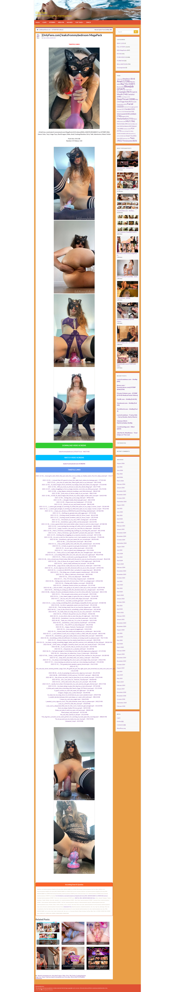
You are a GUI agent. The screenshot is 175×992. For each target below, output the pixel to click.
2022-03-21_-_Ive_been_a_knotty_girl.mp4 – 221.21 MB (74, 600)
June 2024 (120, 553)
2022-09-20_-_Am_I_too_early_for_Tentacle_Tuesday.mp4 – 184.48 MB (74, 679)
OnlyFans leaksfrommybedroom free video (57, 977)
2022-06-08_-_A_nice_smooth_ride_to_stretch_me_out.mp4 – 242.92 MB (74, 646)
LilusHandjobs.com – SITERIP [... (126, 342)
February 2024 (121, 567)
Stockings (126, 138)
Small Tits (131, 136)
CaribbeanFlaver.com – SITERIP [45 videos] (51, 29)
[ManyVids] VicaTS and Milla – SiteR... (127, 276)
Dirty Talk (69, 975)
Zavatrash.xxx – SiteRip (123, 298)
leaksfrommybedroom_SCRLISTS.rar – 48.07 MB (74, 451)
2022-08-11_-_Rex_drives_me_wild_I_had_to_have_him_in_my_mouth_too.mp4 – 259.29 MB (74, 677)
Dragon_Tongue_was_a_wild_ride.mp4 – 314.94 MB (74, 692)
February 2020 (121, 650)
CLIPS (44, 22)
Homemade (129, 111)
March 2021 (120, 612)
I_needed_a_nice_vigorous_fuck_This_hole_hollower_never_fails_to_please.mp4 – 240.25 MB (74, 701)
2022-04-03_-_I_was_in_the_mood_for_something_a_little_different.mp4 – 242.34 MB (74, 609)
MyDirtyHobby (122, 124)
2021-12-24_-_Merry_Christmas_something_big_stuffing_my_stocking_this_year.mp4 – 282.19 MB (74, 530)
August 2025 (120, 505)
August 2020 (120, 630)
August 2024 (120, 546)
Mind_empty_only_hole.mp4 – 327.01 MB (74, 712)
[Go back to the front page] (87, 10)
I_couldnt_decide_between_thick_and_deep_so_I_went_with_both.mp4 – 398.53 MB (74, 697)
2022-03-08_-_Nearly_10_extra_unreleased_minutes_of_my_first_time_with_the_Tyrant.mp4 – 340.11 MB (74, 592)
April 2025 (120, 519)
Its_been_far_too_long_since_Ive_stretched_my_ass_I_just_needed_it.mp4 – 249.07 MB (74, 695)
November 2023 (121, 574)
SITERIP (123, 136)
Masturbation (125, 119)
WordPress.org (121, 728)
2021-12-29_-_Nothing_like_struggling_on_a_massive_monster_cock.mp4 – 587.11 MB (74, 535)
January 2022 (121, 598)
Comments (121, 725)
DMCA (88, 22)
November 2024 (121, 536)
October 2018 (121, 699)
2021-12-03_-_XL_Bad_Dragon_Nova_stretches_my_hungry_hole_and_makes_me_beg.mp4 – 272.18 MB (74, 484)
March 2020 (120, 647)
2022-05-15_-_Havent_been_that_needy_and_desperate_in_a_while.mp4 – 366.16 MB (74, 631)
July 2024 (119, 550)
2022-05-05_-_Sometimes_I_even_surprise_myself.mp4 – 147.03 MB (74, 622)
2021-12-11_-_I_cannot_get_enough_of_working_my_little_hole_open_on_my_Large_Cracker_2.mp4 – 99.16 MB (74, 509)
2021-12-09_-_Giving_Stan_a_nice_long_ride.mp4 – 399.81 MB (74, 498)
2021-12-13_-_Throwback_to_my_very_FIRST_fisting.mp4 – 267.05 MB (74, 519)
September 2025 (122, 501)
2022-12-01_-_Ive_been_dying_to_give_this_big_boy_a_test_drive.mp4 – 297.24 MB (74, 686)
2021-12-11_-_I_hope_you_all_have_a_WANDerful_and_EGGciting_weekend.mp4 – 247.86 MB (74, 511)
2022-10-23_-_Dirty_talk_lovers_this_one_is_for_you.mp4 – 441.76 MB (74, 682)
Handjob (130, 109)
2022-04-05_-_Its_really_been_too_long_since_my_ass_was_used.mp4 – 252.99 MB (74, 611)
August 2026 (120, 463)
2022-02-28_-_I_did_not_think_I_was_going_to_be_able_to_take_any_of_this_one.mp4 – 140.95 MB (74, 587)
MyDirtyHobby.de (125, 126)
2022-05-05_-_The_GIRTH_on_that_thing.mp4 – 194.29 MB (74, 625)
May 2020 (119, 640)
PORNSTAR (120, 60)
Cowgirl (128, 89)
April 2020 (120, 643)
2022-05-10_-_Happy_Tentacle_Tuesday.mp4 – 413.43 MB (74, 627)
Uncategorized (121, 67)
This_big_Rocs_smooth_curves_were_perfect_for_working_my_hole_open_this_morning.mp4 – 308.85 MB (74, 717)
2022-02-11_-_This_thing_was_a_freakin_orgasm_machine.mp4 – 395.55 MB (74, 572)
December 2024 (121, 533)
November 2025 (121, 494)
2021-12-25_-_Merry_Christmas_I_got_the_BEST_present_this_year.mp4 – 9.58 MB (74, 533)
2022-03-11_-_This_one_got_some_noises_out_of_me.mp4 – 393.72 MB (74, 594)
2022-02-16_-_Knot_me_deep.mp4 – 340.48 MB (74, 576)
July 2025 (119, 508)
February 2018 (121, 706)
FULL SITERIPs (121, 47)
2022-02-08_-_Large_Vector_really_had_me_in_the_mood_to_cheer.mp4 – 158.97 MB (74, 565)
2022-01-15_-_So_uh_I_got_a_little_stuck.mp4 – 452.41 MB (74, 548)
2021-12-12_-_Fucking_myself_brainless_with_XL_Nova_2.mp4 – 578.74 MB (74, 517)
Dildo (63, 975)
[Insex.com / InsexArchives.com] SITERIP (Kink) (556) (126, 387)
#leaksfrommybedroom (44, 975)
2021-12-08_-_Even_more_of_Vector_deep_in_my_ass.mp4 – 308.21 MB (74, 493)
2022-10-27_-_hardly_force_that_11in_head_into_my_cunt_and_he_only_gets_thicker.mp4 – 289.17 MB (74, 684)
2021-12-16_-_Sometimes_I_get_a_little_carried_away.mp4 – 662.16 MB (74, 522)
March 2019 (120, 682)
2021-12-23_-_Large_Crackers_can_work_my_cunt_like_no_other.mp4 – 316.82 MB (74, 528)
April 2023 (120, 591)
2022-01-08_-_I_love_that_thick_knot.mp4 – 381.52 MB (74, 541)
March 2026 (120, 480)
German (120, 109)
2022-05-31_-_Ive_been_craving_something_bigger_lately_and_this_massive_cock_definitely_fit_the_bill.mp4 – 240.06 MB (74, 642)
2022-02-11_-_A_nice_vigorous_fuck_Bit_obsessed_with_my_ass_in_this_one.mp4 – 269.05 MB (74, 568)
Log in (118, 718)
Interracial (123, 114)
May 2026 (119, 474)
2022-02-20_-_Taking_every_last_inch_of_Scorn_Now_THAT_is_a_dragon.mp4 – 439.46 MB (74, 581)
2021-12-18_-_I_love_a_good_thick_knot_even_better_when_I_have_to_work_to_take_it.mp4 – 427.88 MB (74, 524)
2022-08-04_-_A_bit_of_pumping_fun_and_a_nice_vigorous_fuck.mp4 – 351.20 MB (74, 673)
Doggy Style (126, 102)
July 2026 (119, 467)
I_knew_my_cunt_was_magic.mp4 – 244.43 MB (74, 699)
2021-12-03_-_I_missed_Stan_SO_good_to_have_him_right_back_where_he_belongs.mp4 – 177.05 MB (74, 480)
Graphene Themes (48, 989)
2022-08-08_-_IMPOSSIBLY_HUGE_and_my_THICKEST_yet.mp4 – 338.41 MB (74, 675)
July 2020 (119, 633)
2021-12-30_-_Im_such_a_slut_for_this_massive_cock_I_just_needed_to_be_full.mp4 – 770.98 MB (74, 537)
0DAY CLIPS (120, 43)
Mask (43, 977)
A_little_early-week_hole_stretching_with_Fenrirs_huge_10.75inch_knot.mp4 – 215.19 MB (74, 688)
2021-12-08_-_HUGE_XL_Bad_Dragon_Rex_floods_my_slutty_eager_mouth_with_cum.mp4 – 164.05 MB (74, 495)
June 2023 (120, 585)
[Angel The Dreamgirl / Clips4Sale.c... (127, 189)
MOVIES (69, 22)
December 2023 (121, 571)
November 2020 (121, 626)
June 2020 (120, 637)
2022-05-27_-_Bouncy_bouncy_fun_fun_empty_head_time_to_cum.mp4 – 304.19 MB (74, 640)
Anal (53, 975)
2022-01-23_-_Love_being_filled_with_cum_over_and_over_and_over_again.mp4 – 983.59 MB (74, 555)
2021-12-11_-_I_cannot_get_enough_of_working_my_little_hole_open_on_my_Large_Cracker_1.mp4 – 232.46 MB (74, 506)
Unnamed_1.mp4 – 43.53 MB (74, 721)
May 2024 (119, 557)
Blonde (120, 87)
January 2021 (121, 619)
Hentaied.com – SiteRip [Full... (125, 168)
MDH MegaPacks (122, 50)
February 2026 (121, 484)
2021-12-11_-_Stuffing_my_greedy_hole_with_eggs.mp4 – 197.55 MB (74, 513)
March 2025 (120, 522)
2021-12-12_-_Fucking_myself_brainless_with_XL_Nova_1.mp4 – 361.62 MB (74, 515)
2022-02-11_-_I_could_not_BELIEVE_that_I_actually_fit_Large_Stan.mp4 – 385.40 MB (74, 570)
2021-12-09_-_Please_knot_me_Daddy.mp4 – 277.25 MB (74, 502)
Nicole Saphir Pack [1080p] (102, 29)
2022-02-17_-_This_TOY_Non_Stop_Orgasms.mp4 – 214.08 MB (74, 579)
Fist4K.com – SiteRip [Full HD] (127, 399)
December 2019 (121, 657)
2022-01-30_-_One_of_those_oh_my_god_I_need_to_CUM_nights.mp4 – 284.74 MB (74, 561)
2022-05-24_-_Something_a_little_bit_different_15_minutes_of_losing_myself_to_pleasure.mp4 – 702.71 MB (74, 638)
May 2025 (119, 515)
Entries (120, 721)
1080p (119, 79)
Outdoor (127, 128)
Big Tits (128, 84)
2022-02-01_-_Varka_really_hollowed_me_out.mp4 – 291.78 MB (74, 563)
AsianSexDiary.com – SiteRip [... (126, 210)
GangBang (134, 107)
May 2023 (119, 588)
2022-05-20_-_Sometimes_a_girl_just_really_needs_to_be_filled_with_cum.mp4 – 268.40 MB (74, 636)
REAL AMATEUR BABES (78, 977)
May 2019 (119, 678)
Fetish (74, 975)
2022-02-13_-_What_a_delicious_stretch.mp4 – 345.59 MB (74, 574)
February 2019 (121, 685)
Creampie (124, 92)
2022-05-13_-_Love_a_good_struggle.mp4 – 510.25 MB (74, 629)
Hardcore (120, 111)
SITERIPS (52, 22)
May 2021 (119, 605)
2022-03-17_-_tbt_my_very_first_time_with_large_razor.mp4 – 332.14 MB (74, 598)
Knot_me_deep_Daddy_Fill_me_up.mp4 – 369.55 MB (74, 708)
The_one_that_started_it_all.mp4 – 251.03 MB (74, 714)
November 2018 (121, 695)
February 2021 (121, 616)
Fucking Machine (81, 975)
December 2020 (121, 623)
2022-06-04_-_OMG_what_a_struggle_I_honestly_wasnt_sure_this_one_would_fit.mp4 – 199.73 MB (74, 644)
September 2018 (122, 702)
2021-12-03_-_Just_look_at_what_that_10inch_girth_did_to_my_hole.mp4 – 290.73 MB (74, 482)
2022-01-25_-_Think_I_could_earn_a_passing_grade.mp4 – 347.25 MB (74, 557)
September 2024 (122, 543)
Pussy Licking (126, 131)
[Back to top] (171, 988)
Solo (120, 138)
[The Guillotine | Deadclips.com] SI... (127, 232)
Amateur (128, 79)
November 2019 (121, 661)
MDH (122, 121)
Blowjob (125, 88)
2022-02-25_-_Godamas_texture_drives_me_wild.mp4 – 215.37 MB (74, 585)
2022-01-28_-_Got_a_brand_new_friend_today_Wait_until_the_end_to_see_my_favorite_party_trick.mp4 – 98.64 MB (74, 559)
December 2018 (121, 692)
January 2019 (121, 689)
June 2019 (120, 675)
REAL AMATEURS (51, 38)
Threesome (129, 141)
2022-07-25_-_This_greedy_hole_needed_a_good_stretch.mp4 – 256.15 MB (74, 664)
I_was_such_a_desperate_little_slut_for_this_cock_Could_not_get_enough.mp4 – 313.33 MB (74, 706)
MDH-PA (61, 22)
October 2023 (121, 578)
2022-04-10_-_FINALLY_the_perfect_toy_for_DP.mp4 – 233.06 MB (74, 614)
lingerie (125, 116)
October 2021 (121, 602)
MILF (130, 121)
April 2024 (120, 560)
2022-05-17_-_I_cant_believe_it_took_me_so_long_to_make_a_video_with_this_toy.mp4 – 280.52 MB (74, 633)
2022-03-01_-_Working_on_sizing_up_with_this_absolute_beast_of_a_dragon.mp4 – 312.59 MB (74, 590)
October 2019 (121, 664)
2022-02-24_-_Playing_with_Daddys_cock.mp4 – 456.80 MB (74, 583)
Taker (44, 38)
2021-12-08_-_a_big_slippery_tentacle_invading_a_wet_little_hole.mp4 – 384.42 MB (74, 491)
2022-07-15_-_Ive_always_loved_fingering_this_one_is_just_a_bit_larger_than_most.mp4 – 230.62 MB (74, 660)
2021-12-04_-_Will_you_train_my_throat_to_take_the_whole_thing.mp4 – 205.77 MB (74, 487)
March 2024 (120, 564)
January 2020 (121, 654)
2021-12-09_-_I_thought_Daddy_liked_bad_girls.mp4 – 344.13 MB (74, 500)
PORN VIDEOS (121, 57)
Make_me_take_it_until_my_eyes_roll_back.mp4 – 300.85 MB (74, 710)
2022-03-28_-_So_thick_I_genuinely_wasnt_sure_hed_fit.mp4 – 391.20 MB (74, 605)
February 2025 (121, 526)
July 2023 (119, 581)
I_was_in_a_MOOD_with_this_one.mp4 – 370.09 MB (74, 703)
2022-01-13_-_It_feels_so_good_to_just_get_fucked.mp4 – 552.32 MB (74, 546)
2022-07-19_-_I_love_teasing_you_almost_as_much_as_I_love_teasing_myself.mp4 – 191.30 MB (74, 662)
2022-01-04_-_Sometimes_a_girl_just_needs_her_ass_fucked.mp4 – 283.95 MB (74, 539)
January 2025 (121, 529)
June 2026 (120, 470)
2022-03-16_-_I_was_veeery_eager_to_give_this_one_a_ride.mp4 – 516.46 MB (74, 596)
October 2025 (121, 498)
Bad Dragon (58, 975)
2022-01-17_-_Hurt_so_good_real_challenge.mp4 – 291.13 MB (74, 550)
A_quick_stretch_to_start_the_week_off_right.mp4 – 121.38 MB (74, 690)
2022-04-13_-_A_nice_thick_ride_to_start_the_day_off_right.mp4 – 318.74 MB (74, 616)
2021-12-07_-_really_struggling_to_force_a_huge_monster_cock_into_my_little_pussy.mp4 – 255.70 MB (74, 489)
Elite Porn (41, 13)
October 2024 (121, 539)
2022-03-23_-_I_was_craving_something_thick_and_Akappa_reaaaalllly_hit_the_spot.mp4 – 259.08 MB (74, 603)
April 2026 (120, 477)
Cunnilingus (125, 96)
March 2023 (120, 595)
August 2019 (120, 668)
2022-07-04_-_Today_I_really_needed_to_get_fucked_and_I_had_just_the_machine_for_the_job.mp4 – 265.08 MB (74, 655)
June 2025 (120, 512)
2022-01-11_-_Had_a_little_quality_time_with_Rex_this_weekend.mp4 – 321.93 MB (74, 544)
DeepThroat (126, 99)
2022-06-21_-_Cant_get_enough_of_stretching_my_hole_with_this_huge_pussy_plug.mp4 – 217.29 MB (74, 651)
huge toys (38, 977)
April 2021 (120, 609)
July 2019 (119, 671)
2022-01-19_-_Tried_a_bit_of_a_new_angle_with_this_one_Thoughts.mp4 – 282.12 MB (74, 552)
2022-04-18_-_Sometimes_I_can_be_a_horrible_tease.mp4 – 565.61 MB (74, 618)
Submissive (39, 978)
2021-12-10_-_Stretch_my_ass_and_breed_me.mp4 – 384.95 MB (74, 504)
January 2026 (121, 487)
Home (38, 22)
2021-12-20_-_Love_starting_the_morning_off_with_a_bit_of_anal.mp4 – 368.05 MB (74, 526)
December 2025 (121, 491)
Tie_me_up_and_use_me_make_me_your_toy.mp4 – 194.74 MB (74, 719)
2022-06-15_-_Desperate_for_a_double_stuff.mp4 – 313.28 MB (74, 649)
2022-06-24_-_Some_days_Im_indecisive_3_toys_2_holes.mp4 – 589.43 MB (74, 653)
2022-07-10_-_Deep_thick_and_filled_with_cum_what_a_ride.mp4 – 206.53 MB (74, 657)
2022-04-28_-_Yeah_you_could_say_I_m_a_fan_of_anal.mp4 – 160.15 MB (74, 620)
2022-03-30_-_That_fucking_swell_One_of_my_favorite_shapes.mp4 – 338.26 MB (74, 607)
